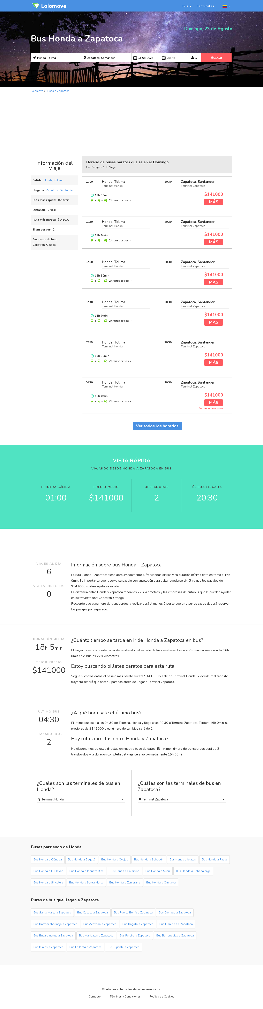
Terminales (205, 6)
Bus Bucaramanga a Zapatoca (53, 936)
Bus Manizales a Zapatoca (96, 936)
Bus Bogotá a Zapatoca (137, 924)
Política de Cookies (162, 997)
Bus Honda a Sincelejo (48, 882)
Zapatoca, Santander (60, 190)
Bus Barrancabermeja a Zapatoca (55, 924)
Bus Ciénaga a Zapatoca (175, 912)
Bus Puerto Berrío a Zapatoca (133, 912)
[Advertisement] (131, 124)
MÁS (213, 202)
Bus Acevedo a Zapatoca (99, 924)
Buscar (216, 57)
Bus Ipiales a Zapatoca (48, 947)
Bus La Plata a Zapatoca (85, 947)
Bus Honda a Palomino (124, 871)
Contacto (95, 997)
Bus (185, 6)
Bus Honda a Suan (157, 871)
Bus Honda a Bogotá (81, 859)
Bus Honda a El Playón (48, 871)
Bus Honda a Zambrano (124, 882)
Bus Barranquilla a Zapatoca (175, 936)
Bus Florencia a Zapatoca (176, 924)
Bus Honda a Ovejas (114, 859)
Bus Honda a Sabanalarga (193, 871)
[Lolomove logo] (49, 5)
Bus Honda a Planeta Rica (86, 871)
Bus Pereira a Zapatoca (135, 936)
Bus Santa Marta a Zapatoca (52, 912)
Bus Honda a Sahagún (149, 859)
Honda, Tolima (53, 180)
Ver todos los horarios (157, 426)
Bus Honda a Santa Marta (86, 882)
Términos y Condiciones (125, 997)
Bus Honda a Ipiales (183, 859)
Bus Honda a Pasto (214, 859)
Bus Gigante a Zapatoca (123, 947)
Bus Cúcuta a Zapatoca (92, 912)
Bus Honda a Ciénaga (47, 859)
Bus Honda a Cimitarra (161, 882)
